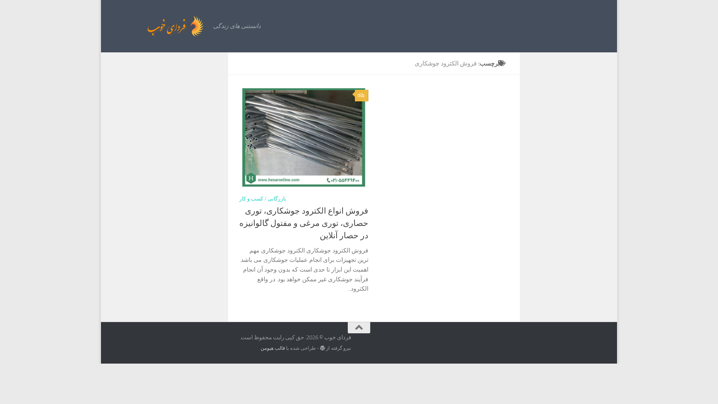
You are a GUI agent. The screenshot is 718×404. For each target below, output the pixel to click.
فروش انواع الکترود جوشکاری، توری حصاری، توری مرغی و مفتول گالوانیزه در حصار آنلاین (303, 223)
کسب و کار (251, 199)
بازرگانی (277, 199)
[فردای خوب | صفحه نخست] (159, 26)
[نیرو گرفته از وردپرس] (322, 348)
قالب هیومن (273, 348)
